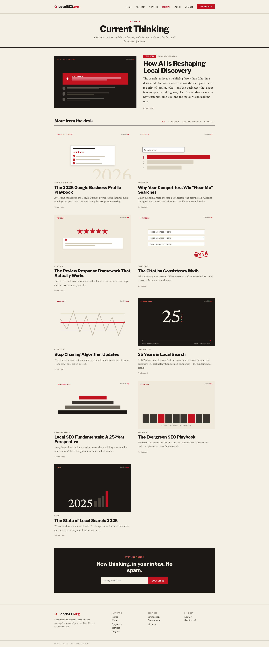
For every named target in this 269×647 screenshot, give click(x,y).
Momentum (154, 621)
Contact (189, 7)
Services (153, 7)
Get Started (206, 7)
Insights (166, 7)
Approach (140, 7)
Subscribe (158, 581)
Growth (152, 624)
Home (129, 7)
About (178, 7)
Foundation (154, 617)
